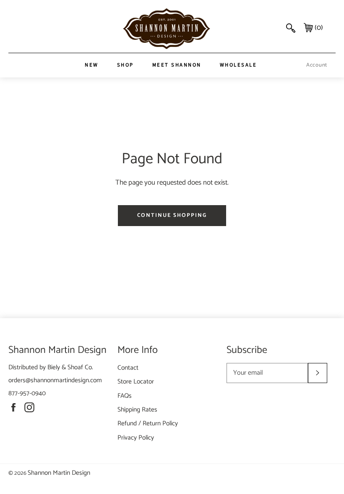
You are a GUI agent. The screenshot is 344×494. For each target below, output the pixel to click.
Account (316, 65)
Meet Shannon (176, 65)
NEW (92, 65)
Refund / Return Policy (147, 423)
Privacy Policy (135, 437)
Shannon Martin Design (59, 473)
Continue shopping (172, 215)
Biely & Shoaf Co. (70, 367)
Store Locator (135, 381)
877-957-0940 (27, 393)
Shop (125, 65)
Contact (127, 368)
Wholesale (238, 65)
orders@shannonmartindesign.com (55, 380)
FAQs (124, 396)
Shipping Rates (137, 409)
